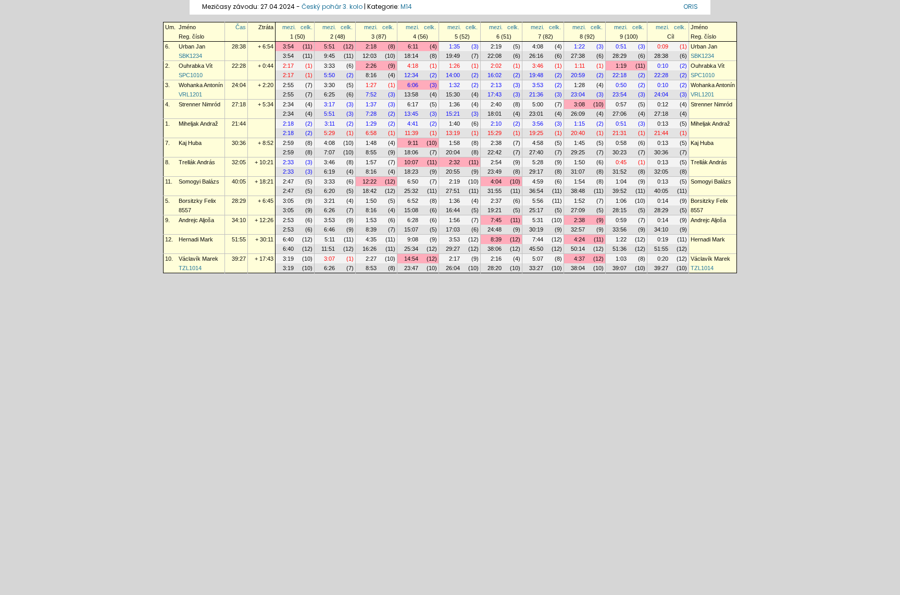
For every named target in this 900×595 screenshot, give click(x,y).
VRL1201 (190, 94)
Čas (240, 27)
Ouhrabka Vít (196, 66)
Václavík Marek (198, 259)
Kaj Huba (190, 143)
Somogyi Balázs (199, 181)
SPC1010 (191, 75)
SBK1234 (190, 56)
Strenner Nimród (199, 104)
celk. (306, 27)
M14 (406, 6)
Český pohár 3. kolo (332, 6)
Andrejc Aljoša (196, 220)
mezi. (289, 27)
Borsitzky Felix (197, 201)
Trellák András (197, 162)
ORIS (690, 6)
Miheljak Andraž (198, 123)
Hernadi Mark (196, 239)
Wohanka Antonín (201, 85)
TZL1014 (190, 268)
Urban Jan (192, 46)
